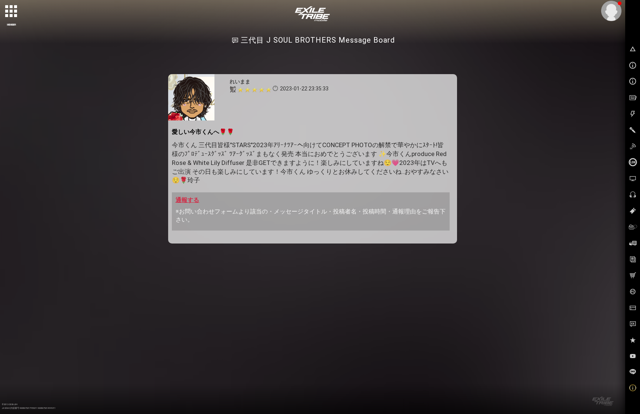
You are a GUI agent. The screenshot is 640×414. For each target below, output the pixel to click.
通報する (187, 199)
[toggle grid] (11, 11)
